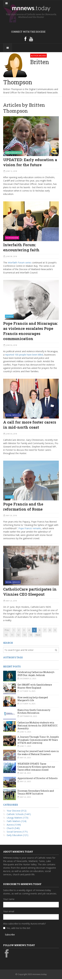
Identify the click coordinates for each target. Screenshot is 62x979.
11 (12, 634)
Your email (8, 911)
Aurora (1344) (14, 824)
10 (6, 634)
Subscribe (10, 934)
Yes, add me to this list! (18, 928)
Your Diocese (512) (16, 810)
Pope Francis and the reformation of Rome (23, 507)
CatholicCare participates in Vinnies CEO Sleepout (30, 592)
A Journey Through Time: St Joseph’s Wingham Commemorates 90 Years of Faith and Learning (38, 739)
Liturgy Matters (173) (17, 817)
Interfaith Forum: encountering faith (21, 247)
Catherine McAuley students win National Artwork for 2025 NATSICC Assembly (37, 725)
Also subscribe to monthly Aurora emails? (24, 923)
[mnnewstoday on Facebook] (25, 39)
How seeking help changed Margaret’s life (32, 699)
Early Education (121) (17, 835)
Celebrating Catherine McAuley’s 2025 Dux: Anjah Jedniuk (35, 674)
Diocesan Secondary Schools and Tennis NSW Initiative (35, 792)
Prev (7, 630)
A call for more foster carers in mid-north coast (29, 425)
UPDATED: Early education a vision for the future (30, 162)
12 (18, 634)
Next (38, 634)
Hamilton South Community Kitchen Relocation (33, 711)
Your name (8, 899)
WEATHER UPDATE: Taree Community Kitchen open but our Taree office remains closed (36, 766)
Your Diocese (12, 238)
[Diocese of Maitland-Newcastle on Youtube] (31, 39)
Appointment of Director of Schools (37, 778)
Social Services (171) (17, 831)
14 (31, 634)
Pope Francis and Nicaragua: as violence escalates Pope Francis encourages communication (30, 331)
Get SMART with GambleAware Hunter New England (34, 686)
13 (24, 634)
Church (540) (13, 828)
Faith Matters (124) (16, 821)
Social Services (13, 415)
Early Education (13, 152)
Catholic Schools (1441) (19, 814)
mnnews (31, 7)
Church (9, 316)
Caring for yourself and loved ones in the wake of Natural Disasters (38, 753)
